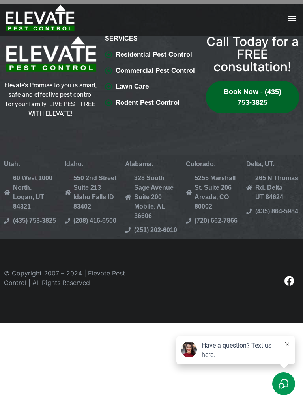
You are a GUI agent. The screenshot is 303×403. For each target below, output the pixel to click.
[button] (292, 18)
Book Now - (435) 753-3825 (252, 97)
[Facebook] (289, 280)
